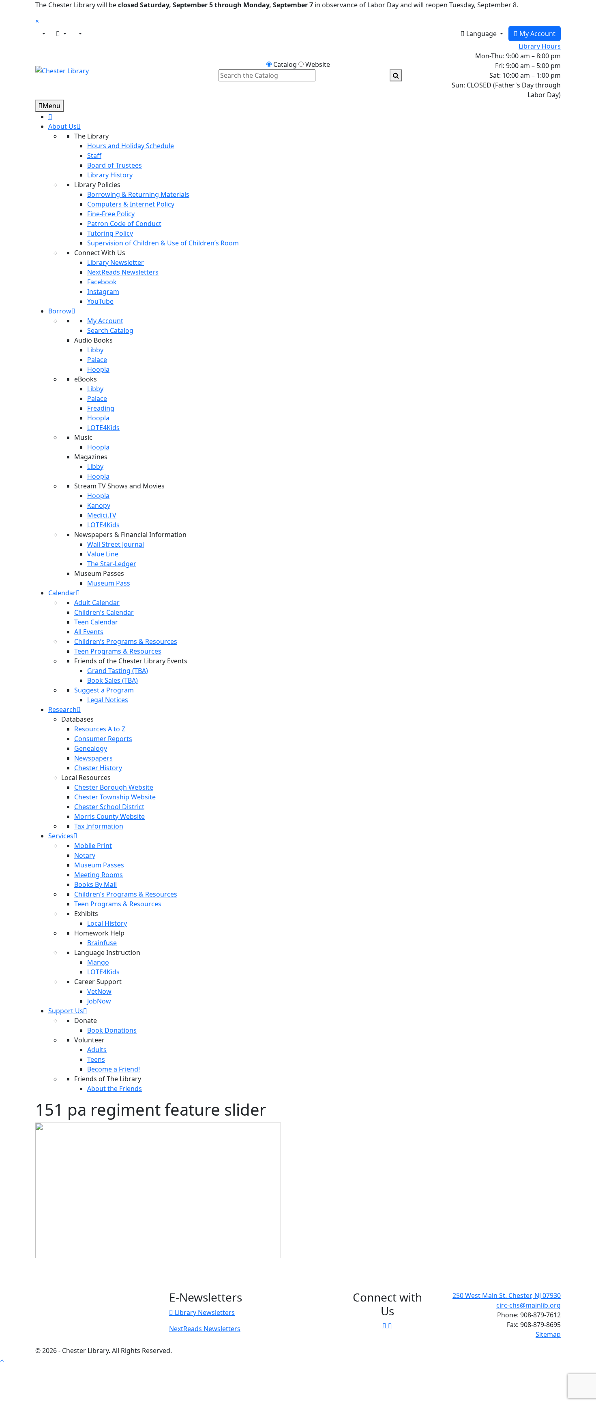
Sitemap (548, 1334)
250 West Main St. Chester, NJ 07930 (506, 1295)
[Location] (43, 33)
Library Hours (540, 46)
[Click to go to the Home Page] (62, 70)
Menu (51, 105)
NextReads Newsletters (204, 1328)
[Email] (61, 33)
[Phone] (79, 33)
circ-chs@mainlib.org (528, 1305)
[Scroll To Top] (2, 1360)
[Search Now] (396, 75)
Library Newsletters (204, 1312)
